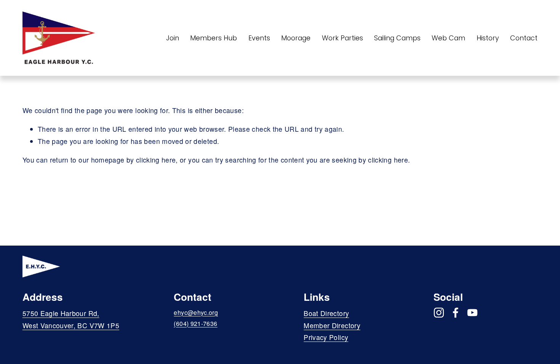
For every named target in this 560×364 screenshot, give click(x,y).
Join (172, 38)
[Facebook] (455, 312)
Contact (524, 38)
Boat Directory (326, 313)
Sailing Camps (397, 38)
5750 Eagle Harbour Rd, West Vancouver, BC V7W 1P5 (70, 319)
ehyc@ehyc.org (196, 312)
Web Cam (448, 38)
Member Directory (332, 325)
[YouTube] (472, 312)
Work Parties (342, 38)
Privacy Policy (326, 337)
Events (259, 38)
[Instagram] (439, 312)
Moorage (295, 38)
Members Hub (213, 38)
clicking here (156, 159)
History (488, 38)
